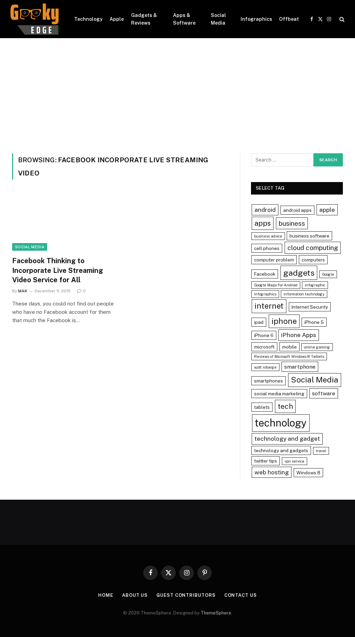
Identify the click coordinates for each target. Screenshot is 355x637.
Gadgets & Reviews (144, 19)
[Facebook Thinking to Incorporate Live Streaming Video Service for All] (63, 222)
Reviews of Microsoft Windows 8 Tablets (289, 356)
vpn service (294, 461)
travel (321, 451)
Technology (88, 19)
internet (269, 305)
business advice (268, 236)
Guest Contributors (185, 595)
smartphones (268, 381)
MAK (22, 291)
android (265, 209)
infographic (315, 285)
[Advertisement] (177, 90)
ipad (258, 322)
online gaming (317, 347)
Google (328, 274)
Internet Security (310, 307)
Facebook (264, 274)
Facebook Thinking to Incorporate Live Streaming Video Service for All (57, 270)
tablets (262, 407)
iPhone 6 (264, 335)
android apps (297, 210)
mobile (289, 347)
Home (105, 595)
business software (309, 236)
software (323, 393)
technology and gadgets (281, 450)
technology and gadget (287, 438)
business (292, 223)
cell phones (266, 248)
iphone (284, 321)
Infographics (256, 19)
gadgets (298, 272)
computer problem (274, 259)
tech (285, 406)
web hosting (271, 472)
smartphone (299, 366)
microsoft (264, 347)
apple (327, 209)
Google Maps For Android (275, 285)
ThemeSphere (216, 613)
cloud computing (312, 247)
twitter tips (265, 461)
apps (262, 223)
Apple (117, 19)
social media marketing (279, 393)
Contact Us (240, 595)
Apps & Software (184, 19)
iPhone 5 (314, 322)
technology (281, 423)
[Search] (341, 19)
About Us (135, 595)
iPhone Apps (298, 334)
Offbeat (289, 19)
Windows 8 (308, 472)
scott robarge (265, 367)
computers (313, 259)
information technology (304, 294)
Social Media (218, 19)
